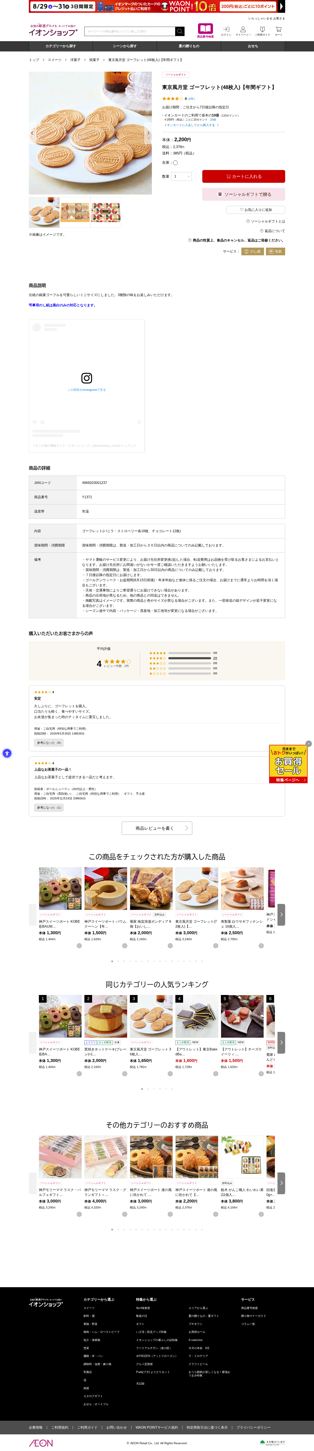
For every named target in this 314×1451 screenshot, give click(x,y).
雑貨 (86, 1388)
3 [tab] (124, 961)
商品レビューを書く (155, 828)
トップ (34, 60)
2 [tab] (118, 961)
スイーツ (55, 60)
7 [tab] (148, 961)
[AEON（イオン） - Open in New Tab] (41, 1443)
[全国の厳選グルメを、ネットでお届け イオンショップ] (53, 29)
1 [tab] (112, 961)
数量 (165, 176)
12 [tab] (178, 961)
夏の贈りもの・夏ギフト (204, 1315)
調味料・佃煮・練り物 (97, 1364)
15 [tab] (196, 961)
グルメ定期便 (144, 1364)
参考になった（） (50, 742)
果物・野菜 (90, 1324)
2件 (215, 658)
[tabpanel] (90, 133)
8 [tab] (154, 961)
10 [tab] (166, 961)
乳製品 (88, 1372)
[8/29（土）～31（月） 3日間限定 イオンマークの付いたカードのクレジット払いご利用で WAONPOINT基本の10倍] (157, 6)
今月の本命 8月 (199, 1348)
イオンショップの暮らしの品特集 (157, 1340)
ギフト (140, 1324)
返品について (275, 231)
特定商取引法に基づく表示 (207, 1427)
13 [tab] (184, 961)
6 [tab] (142, 961)
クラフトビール (198, 1364)
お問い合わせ (116, 1427)
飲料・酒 (89, 1315)
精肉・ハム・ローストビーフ (102, 1331)
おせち (253, 46)
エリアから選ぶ (198, 1308)
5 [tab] (136, 961)
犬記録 (140, 1383)
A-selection (195, 1340)
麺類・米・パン (93, 1356)
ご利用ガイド (87, 1427)
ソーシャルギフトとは (268, 221)
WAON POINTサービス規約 (157, 1427)
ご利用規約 (59, 1427)
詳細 (213, 119)
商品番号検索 (249, 1308)
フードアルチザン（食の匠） (154, 1348)
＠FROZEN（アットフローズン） (157, 1356)
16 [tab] (202, 961)
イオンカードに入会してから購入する (189, 125)
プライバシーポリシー (253, 1427)
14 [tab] (190, 961)
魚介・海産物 (92, 1340)
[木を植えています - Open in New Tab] (272, 1443)
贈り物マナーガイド (253, 1315)
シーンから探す (125, 46)
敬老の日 (141, 1315)
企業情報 (36, 1427)
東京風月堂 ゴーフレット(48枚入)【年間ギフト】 (145, 60)
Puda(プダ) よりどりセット (153, 1372)
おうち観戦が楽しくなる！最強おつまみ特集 (209, 1373)
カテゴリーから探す (60, 46)
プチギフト (195, 1324)
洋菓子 (75, 60)
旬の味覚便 (143, 1308)
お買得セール (197, 1331)
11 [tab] (172, 961)
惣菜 (86, 1348)
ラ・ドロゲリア (198, 1356)
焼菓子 (94, 60)
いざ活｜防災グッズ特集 (151, 1331)
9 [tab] (160, 961)
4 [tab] (130, 961)
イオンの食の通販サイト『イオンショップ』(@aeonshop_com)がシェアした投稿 (87, 445)
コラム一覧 (248, 1324)
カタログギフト (93, 1396)
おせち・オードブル (96, 1404)
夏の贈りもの (189, 46)
